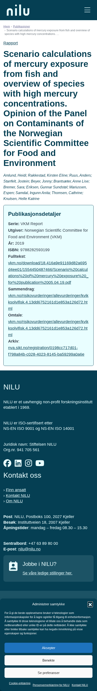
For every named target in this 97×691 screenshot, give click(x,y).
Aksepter (48, 648)
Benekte (48, 660)
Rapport (10, 43)
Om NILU (14, 501)
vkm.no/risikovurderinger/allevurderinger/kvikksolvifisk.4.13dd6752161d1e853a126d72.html (48, 302)
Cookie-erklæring (19, 683)
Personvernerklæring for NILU (51, 685)
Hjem (6, 26)
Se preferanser (49, 673)
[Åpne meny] (87, 10)
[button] (90, 604)
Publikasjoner (21, 26)
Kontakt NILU (80, 685)
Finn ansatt (16, 490)
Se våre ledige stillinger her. (47, 573)
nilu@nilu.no (29, 549)
